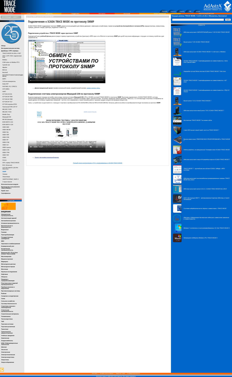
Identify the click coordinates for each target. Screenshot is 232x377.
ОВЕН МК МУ (6, 129)
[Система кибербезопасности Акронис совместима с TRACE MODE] (199, 212)
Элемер (4, 174)
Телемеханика (6, 316)
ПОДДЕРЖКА (75, 13)
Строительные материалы (10, 314)
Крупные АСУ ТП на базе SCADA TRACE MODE (9, 253)
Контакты (94, 373)
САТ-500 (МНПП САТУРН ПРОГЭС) (10, 168)
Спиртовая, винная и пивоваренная (8, 306)
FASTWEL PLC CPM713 (9, 86)
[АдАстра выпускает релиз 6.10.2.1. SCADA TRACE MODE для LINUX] (200, 193)
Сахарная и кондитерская (9, 296)
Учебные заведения (7, 335)
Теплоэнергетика (7, 319)
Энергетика (5, 359)
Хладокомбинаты (7, 340)
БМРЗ (4, 79)
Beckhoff (5, 72)
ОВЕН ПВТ (5, 134)
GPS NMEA (5, 89)
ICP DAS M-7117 (7, 101)
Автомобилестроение (8, 220)
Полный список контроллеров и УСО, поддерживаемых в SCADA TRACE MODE (97, 163)
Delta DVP (5, 84)
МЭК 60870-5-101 (7, 122)
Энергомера (6, 176)
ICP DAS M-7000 (7, 96)
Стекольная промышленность (7, 310)
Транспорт (4, 329)
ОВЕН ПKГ (5, 155)
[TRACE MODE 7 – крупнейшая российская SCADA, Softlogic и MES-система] (201, 173)
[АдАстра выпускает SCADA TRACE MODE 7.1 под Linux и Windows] (199, 55)
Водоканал (5, 229)
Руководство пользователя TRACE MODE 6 (10, 187)
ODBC (4, 157)
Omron (4, 160)
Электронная (5, 352)
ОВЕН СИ (5, 145)
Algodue (4, 67)
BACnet (4, 70)
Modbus (4, 59)
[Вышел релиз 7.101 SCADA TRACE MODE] (191, 46)
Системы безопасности (9, 303)
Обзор (3, 45)
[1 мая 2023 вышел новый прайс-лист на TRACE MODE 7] (196, 134)
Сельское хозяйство (8, 301)
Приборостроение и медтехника (8, 287)
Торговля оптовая (7, 324)
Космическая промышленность (7, 249)
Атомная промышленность (10, 223)
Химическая (5, 338)
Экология (4, 349)
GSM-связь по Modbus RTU (10, 62)
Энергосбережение (7, 362)
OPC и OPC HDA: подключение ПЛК (12, 56)
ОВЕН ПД (5, 132)
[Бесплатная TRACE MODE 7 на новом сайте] (192, 124)
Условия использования (106, 373)
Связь (3, 298)
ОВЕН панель (6, 147)
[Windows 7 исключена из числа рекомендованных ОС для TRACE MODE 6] (201, 232)
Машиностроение (7, 259)
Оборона (4, 276)
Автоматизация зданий (8, 218)
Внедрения (6, 212)
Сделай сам (6, 65)
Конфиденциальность (133, 373)
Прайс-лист (5, 190)
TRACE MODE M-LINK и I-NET (11, 53)
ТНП (2, 321)
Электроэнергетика (7, 357)
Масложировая (6, 256)
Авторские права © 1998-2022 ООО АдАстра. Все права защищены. (116, 376)
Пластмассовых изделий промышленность (9, 283)
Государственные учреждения (7, 238)
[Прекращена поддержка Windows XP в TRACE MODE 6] (195, 242)
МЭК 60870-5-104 (7, 124)
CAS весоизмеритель (9, 81)
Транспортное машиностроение (7, 332)
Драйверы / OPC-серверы (9, 51)
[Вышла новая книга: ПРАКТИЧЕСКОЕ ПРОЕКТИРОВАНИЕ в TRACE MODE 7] (201, 144)
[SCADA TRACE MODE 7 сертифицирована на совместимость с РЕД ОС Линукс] (201, 95)
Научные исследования (9, 271)
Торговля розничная (8, 326)
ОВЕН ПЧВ (5, 142)
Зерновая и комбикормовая (10, 243)
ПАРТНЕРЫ (101, 13)
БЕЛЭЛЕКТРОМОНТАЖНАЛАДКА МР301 (12, 75)
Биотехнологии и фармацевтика (7, 226)
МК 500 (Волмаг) (7, 119)
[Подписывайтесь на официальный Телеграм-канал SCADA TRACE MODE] (201, 153)
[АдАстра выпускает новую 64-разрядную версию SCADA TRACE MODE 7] (201, 163)
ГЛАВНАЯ (10, 13)
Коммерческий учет (7, 246)
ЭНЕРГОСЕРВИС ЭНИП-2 (10, 179)
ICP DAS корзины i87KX (9, 104)
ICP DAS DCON (7, 94)
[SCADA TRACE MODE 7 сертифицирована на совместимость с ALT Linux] (201, 85)
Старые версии (7, 181)
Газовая (3, 232)
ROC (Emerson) (7, 165)
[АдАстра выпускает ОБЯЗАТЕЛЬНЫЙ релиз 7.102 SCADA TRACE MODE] (201, 36)
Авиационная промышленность (7, 215)
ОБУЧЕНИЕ (126, 13)
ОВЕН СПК (5, 150)
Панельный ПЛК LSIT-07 (9, 106)
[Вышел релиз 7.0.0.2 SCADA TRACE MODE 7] (192, 104)
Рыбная (3, 293)
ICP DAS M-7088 (7, 99)
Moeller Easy (6, 114)
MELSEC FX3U (6, 112)
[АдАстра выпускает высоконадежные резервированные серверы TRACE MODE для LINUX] (201, 183)
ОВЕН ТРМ (5, 152)
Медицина (4, 261)
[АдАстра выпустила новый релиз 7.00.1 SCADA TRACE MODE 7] (198, 114)
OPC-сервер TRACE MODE (10, 162)
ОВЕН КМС (5, 127)
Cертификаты (5, 193)
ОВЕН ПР (5, 139)
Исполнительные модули (9, 184)
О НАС (29, 13)
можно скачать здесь (93, 88)
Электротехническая (8, 354)
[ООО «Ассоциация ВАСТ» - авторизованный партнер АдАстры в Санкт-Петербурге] (201, 202)
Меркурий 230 (6, 117)
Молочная (4, 269)
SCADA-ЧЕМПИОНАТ (160, 13)
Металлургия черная (8, 266)
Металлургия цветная (8, 264)
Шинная (4, 347)
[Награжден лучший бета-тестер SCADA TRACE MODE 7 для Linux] (199, 75)
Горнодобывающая (7, 234)
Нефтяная (4, 274)
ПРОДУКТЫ (49, 13)
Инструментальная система (10, 48)
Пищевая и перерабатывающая (7, 280)
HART (4, 91)
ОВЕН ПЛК (5, 137)
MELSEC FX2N (6, 109)
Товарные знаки (120, 373)
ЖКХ (2, 241)
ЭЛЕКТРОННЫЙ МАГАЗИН (206, 13)
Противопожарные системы (10, 291)
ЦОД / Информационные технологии (9, 343)
